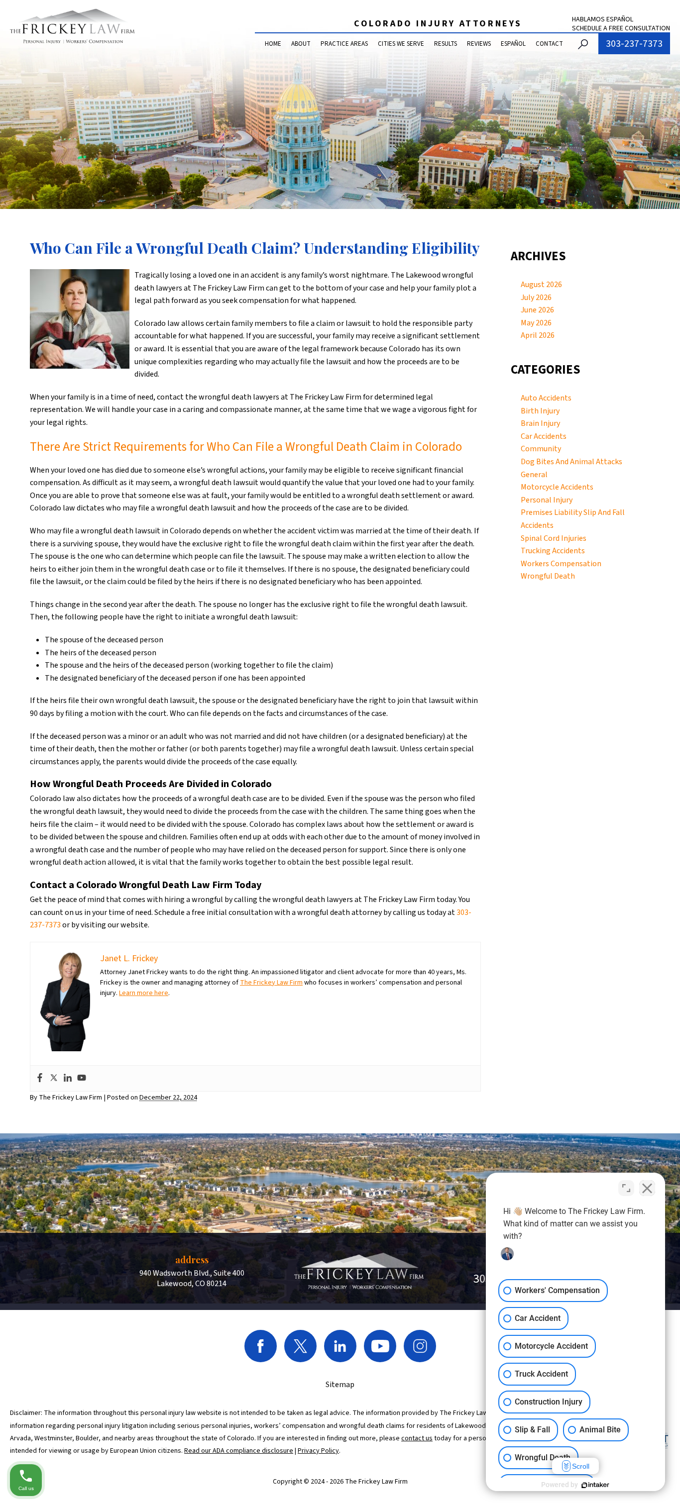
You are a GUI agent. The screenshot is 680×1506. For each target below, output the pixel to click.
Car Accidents (544, 436)
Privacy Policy (318, 1451)
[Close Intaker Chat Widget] (647, 1188)
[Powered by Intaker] (595, 1485)
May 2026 (536, 322)
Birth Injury (540, 410)
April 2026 (538, 335)
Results (445, 43)
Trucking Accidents (553, 550)
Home (273, 43)
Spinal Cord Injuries (553, 538)
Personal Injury (546, 500)
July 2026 (536, 297)
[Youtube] (81, 1078)
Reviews (479, 43)
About (301, 43)
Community (541, 448)
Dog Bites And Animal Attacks (571, 461)
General (534, 474)
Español (513, 43)
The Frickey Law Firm (271, 983)
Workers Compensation (561, 563)
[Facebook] (39, 1078)
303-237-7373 (634, 44)
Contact (549, 43)
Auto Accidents (546, 398)
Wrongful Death (548, 576)
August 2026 (541, 284)
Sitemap (340, 1384)
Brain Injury (540, 423)
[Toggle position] (626, 1188)
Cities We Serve (401, 43)
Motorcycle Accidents (557, 487)
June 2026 (537, 309)
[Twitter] (53, 1078)
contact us (417, 1438)
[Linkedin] (67, 1078)
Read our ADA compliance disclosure (238, 1451)
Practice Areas (344, 43)
